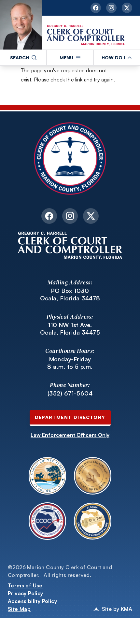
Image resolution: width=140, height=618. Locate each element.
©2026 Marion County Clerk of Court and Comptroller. (60, 571)
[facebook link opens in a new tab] (96, 8)
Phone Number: (70, 385)
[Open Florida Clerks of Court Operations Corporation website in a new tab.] (47, 521)
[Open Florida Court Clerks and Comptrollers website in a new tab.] (92, 521)
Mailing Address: (70, 282)
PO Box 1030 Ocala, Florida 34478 (70, 294)
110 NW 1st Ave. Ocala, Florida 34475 (70, 328)
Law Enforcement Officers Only (70, 435)
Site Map (19, 609)
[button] (23, 57)
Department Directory (70, 417)
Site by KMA (117, 609)
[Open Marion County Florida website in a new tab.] (47, 476)
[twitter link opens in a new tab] (127, 8)
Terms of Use (25, 585)
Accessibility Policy (32, 601)
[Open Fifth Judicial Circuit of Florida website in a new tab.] (92, 476)
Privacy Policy (25, 593)
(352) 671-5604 (70, 393)
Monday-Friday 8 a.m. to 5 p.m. (69, 362)
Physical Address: (70, 316)
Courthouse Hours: (70, 351)
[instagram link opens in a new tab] (111, 8)
